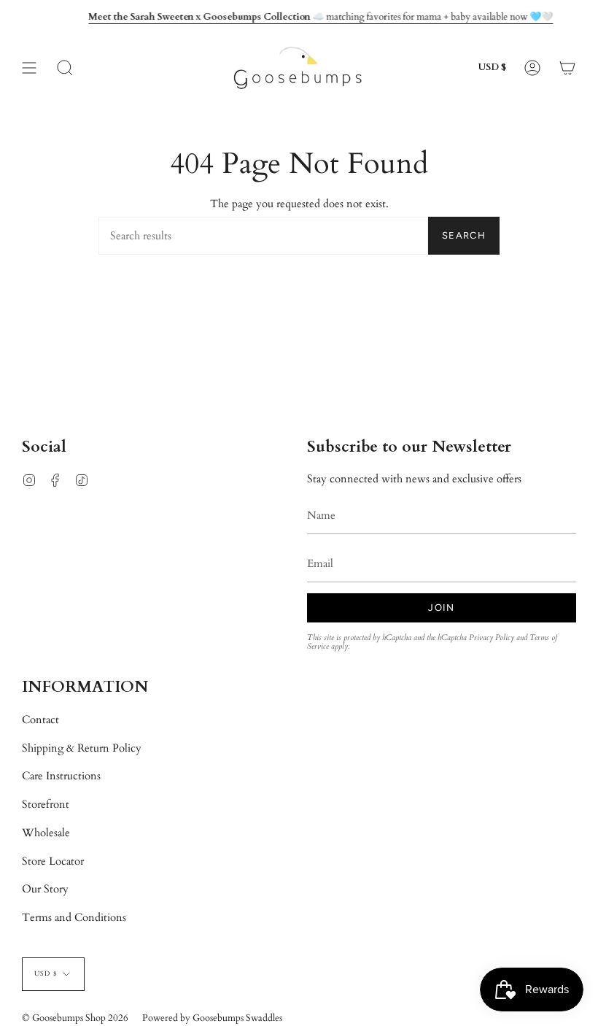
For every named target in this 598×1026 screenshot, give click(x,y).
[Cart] (567, 68)
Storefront (45, 804)
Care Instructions (61, 775)
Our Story (45, 889)
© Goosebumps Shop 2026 (75, 1018)
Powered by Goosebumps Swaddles (212, 1018)
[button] (65, 68)
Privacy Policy (491, 637)
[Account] (532, 68)
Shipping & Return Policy (81, 748)
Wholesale (46, 832)
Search (464, 235)
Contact (40, 719)
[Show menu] (29, 68)
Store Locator (53, 861)
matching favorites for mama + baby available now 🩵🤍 (320, 16)
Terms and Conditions (74, 917)
